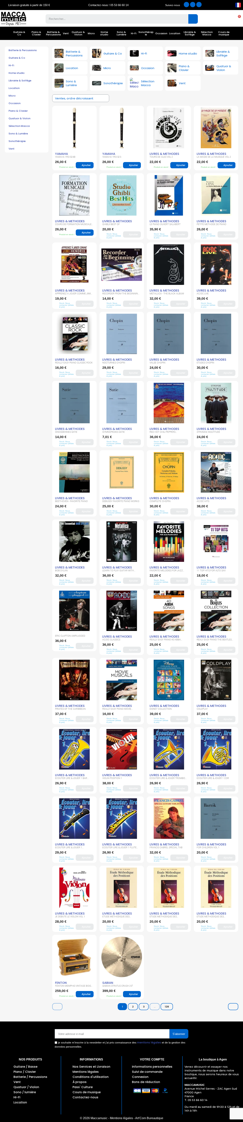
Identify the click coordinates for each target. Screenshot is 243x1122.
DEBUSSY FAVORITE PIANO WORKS (120, 501)
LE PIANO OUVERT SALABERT (165, 224)
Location (174, 33)
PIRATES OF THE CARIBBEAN (70, 709)
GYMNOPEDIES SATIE (113, 432)
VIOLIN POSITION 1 (112, 778)
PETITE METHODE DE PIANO (211, 224)
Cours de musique (224, 33)
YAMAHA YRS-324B (65, 157)
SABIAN (107, 983)
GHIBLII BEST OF (111, 224)
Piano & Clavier (36, 33)
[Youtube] (199, 4)
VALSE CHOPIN (157, 362)
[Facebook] (186, 4)
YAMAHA (61, 154)
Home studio (104, 33)
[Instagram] (192, 4)
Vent (66, 33)
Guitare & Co (19, 33)
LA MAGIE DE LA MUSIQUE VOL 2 (214, 157)
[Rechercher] (193, 19)
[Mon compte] (224, 18)
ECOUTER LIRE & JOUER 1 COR (213, 778)
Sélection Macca (207, 33)
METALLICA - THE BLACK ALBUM (167, 293)
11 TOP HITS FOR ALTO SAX (211, 570)
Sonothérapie (145, 33)
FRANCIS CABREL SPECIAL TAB (166, 847)
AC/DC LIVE (203, 293)
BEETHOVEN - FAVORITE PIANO (71, 501)
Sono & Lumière (121, 33)
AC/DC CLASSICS (111, 639)
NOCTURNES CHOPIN (113, 362)
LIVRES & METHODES (164, 154)
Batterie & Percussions (53, 33)
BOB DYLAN (61, 570)
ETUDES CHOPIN (205, 362)
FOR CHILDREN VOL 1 (208, 847)
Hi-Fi (133, 33)
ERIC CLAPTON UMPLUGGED (70, 636)
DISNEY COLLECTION (161, 709)
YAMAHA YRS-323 (111, 157)
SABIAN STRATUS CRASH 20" (117, 986)
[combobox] (114, 19)
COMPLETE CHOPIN (160, 501)
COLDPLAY (202, 709)
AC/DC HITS (203, 501)
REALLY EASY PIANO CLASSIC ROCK (74, 362)
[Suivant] (233, 1006)
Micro (91, 33)
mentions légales (149, 1042)
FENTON (61, 983)
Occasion (161, 33)
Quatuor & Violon (78, 33)
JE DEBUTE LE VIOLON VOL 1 (70, 916)
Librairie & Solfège (190, 33)
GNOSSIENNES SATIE (66, 432)
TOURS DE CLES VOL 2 (161, 157)
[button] (237, 19)
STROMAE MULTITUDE (208, 432)
